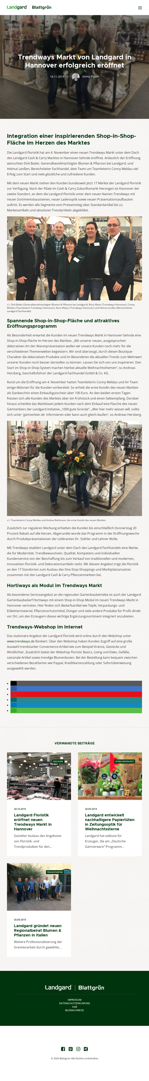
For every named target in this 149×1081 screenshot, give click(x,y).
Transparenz (55, 872)
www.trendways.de (21, 641)
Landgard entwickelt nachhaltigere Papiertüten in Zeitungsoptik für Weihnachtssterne (109, 822)
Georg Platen (90, 76)
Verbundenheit (124, 761)
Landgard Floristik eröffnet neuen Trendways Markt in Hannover (33, 822)
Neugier (58, 761)
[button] (13, 683)
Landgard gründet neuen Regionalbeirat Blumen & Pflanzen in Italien (38, 930)
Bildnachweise (74, 1010)
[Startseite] (74, 988)
